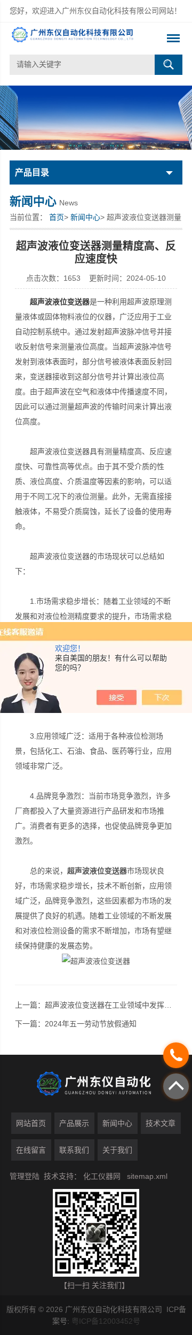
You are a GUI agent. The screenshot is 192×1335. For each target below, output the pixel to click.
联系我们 (74, 1150)
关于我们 (117, 1150)
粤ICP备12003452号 (105, 1321)
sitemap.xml (147, 1176)
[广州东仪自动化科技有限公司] (79, 38)
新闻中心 (85, 217)
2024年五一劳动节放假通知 (91, 1023)
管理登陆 (24, 1176)
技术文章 (160, 1123)
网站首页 (31, 1123)
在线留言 (31, 1150)
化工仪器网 (102, 1176)
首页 (56, 217)
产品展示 (74, 1123)
